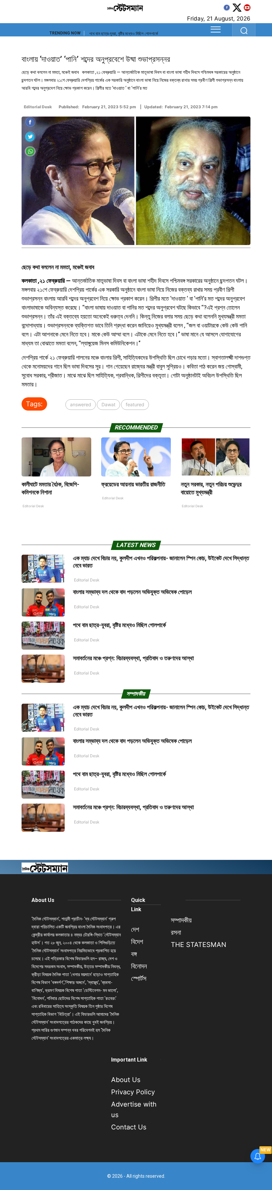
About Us (43, 900)
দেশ (135, 929)
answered (80, 404)
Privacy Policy (133, 1092)
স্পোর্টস (138, 978)
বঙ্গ (134, 954)
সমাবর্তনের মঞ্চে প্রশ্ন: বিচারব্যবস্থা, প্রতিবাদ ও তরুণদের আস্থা (133, 658)
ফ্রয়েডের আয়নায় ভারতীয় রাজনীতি (133, 484)
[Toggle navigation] (215, 29)
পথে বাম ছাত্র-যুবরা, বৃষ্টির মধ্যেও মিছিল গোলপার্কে (123, 33)
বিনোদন (139, 966)
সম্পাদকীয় (181, 920)
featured (135, 404)
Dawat (108, 404)
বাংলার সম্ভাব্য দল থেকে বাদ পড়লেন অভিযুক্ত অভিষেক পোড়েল (132, 591)
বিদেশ (137, 942)
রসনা (176, 932)
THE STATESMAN (198, 945)
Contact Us (128, 1127)
